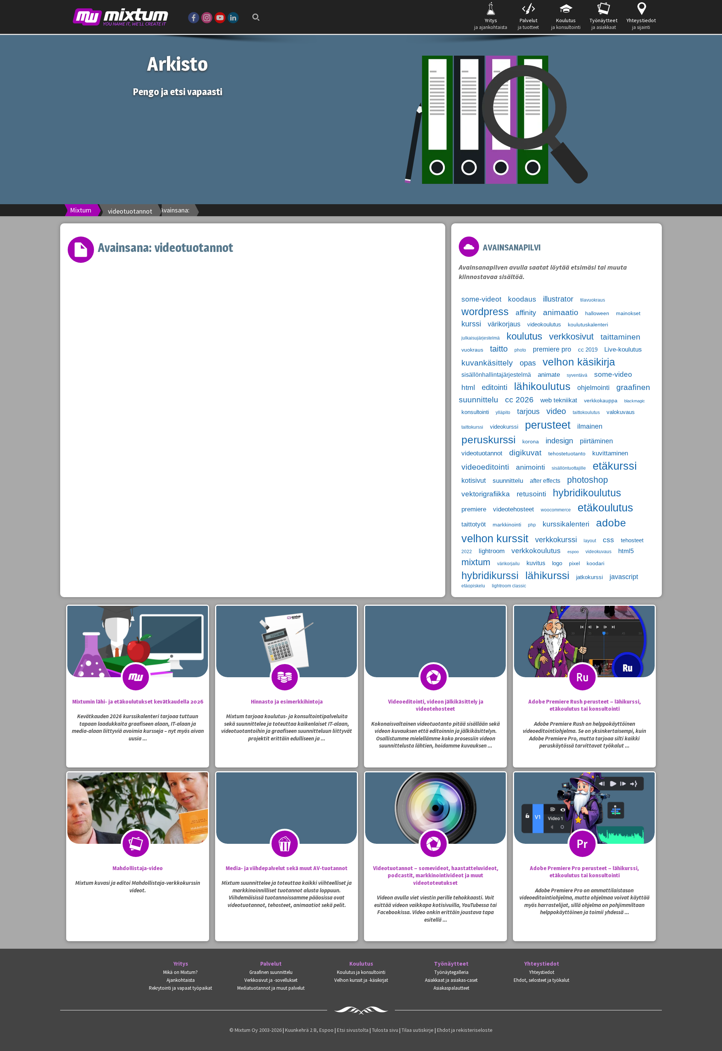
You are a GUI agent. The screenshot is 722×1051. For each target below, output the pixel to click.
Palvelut (271, 963)
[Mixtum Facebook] (193, 16)
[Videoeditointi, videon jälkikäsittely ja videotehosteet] (435, 656)
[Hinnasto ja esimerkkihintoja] (286, 656)
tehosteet (632, 540)
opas (528, 363)
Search (253, 12)
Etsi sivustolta (353, 1030)
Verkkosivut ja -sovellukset (270, 980)
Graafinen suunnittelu (271, 972)
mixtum (475, 562)
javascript (624, 577)
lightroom (492, 551)
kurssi (471, 324)
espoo (573, 551)
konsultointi (475, 412)
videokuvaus (598, 551)
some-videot (481, 299)
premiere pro (552, 349)
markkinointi (507, 525)
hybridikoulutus (587, 493)
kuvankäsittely (487, 362)
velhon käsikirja (579, 362)
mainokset (628, 313)
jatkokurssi (589, 577)
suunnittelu (508, 480)
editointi (494, 387)
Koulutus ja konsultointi (361, 972)
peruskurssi (488, 440)
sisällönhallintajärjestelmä (496, 375)
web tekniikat (558, 400)
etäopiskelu (473, 585)
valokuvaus (621, 412)
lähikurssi (547, 575)
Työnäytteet (451, 963)
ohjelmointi (593, 387)
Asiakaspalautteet (451, 988)
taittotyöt (473, 524)
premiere (473, 509)
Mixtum (80, 210)
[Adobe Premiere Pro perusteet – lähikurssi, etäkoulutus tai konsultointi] (584, 823)
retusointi (531, 494)
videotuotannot (481, 453)
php (532, 525)
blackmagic (634, 401)
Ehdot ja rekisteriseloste (465, 1030)
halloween (597, 313)
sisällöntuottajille (569, 468)
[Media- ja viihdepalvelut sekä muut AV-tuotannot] (286, 823)
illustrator (558, 299)
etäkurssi (615, 466)
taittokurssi (472, 427)
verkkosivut (571, 336)
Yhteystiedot (541, 963)
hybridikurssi (490, 575)
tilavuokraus (592, 300)
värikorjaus (504, 324)
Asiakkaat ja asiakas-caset (451, 980)
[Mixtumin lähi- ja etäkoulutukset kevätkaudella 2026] (137, 656)
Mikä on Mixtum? (180, 972)
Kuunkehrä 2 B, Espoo (309, 1030)
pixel (574, 563)
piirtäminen (596, 441)
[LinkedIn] (233, 16)
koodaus (522, 299)
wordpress (485, 311)
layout (590, 540)
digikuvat (525, 452)
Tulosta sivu (385, 1030)
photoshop (587, 480)
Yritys (180, 963)
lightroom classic (509, 585)
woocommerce (556, 510)
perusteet (547, 425)
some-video (613, 374)
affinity (526, 313)
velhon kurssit (494, 538)
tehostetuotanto (566, 453)
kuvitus (535, 563)
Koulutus (361, 963)
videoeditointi (485, 467)
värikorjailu (508, 563)
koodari (595, 563)
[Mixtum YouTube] (220, 16)
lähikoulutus (542, 386)
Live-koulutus (623, 349)
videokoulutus (544, 325)
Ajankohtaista (181, 980)
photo (520, 350)
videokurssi (504, 427)
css (608, 540)
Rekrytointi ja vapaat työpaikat (180, 988)
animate (549, 374)
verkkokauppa (600, 400)
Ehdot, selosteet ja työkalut (541, 980)
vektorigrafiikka (485, 494)
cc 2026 (519, 399)
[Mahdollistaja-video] (137, 823)
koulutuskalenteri (588, 325)
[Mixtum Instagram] (206, 16)
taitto (499, 348)
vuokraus (472, 350)
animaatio (560, 312)
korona (530, 441)
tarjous (528, 411)
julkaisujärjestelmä (480, 338)
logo (557, 563)
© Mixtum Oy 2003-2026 (255, 1030)
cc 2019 (588, 350)
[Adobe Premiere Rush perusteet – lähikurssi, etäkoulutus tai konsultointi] (584, 656)
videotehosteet (513, 509)
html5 (626, 551)
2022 (466, 551)
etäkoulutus (605, 508)
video (556, 411)
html (468, 387)
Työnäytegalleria (451, 972)
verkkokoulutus (536, 551)
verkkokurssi (556, 539)
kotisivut (473, 480)
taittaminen (620, 336)
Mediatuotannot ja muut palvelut (271, 988)
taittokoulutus (586, 412)
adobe (611, 523)
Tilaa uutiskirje (418, 1030)
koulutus (524, 336)
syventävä (577, 375)
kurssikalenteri (566, 524)
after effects (545, 481)
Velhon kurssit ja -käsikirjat (361, 980)
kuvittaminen (610, 453)
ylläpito (503, 412)
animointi (530, 467)
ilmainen (589, 426)
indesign (559, 441)
